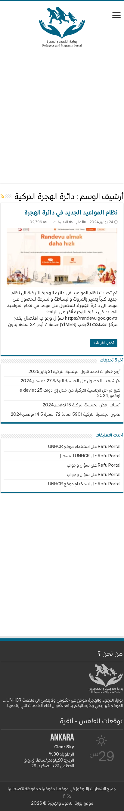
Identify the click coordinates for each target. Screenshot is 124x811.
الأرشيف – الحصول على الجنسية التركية (86, 381)
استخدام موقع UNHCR (69, 447)
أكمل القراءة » (104, 343)
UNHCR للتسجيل (74, 456)
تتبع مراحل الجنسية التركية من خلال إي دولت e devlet (70, 390)
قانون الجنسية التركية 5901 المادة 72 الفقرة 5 (80, 414)
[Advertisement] (62, 115)
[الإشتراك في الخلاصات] (2, 196)
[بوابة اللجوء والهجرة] (62, 26)
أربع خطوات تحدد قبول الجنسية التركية (86, 372)
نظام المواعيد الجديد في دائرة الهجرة (70, 213)
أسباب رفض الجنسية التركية (96, 405)
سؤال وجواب (78, 465)
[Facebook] (64, 796)
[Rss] (69, 796)
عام (78, 222)
